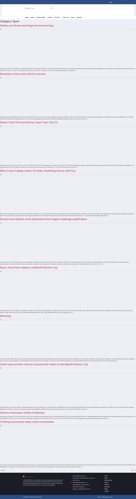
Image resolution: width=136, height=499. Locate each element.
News (32, 17)
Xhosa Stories (40, 17)
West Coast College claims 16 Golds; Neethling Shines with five (37, 170)
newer (133, 470)
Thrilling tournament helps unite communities (27, 421)
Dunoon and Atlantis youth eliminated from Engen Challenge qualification (44, 219)
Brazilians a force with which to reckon (23, 73)
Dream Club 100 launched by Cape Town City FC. (29, 122)
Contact (79, 17)
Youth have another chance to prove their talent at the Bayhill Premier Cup (44, 364)
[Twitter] (27, 2)
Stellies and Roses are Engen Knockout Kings (27, 25)
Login (110, 2)
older (2, 470)
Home (26, 17)
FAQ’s (72, 17)
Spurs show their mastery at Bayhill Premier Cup (28, 267)
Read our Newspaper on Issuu (105, 497)
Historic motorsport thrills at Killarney (22, 412)
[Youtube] (30, 2)
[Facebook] (24, 2)
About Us (66, 17)
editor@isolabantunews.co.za (46, 2)
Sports (50, 17)
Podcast (57, 17)
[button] (57, 17)
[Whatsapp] (32, 2)
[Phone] (35, 2)
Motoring (5, 315)
